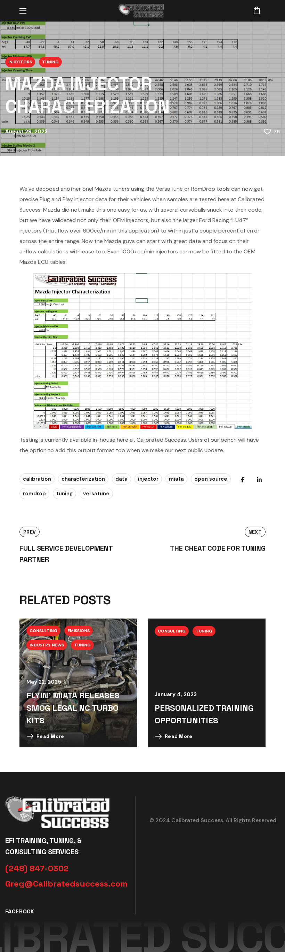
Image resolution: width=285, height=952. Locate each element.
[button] (257, 10)
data (121, 478)
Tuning (50, 62)
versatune (96, 493)
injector (148, 478)
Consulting (43, 631)
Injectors (20, 62)
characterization (83, 478)
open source (210, 478)
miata (176, 478)
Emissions (78, 631)
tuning (64, 493)
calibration (37, 478)
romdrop (34, 493)
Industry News (47, 645)
